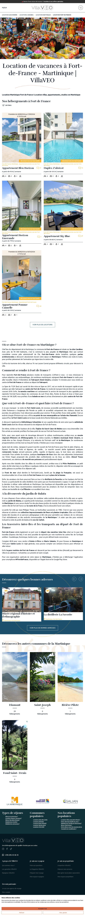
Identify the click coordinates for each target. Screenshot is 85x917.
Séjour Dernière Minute (12, 820)
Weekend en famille (11, 822)
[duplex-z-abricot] (63, 145)
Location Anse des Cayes (40, 819)
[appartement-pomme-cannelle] (21, 283)
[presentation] (74, 579)
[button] (7, 105)
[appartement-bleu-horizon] (21, 145)
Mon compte (6, 892)
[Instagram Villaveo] (3, 849)
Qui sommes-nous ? (8, 865)
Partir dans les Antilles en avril (70, 821)
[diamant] (14, 684)
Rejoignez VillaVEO (8, 873)
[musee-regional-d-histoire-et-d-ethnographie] (21, 604)
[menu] (80, 7)
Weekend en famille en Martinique (71, 823)
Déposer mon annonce (65, 869)
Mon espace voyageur (37, 876)
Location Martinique (43, 15)
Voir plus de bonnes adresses (42, 628)
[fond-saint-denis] (14, 752)
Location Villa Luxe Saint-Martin (70, 819)
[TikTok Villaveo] (11, 849)
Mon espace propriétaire (65, 876)
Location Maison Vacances (13, 818)
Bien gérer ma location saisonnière (69, 873)
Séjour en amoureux (11, 816)
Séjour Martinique (66, 825)
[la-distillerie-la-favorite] (63, 603)
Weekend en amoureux (12, 823)
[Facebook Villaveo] (7, 849)
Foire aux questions (36, 865)
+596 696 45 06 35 (12, 855)
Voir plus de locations (42, 325)
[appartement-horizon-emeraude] (21, 214)
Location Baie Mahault (39, 823)
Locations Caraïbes (26, 15)
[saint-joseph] (42, 684)
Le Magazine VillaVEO (37, 869)
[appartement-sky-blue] (63, 213)
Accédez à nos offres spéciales (53, 1)
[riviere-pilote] (70, 684)
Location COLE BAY (38, 827)
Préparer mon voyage (37, 873)
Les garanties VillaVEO (9, 869)
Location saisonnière (9, 15)
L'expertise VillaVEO (64, 865)
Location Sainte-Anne (39, 825)
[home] (42, 7)
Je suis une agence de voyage (11, 888)
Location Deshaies (38, 821)
